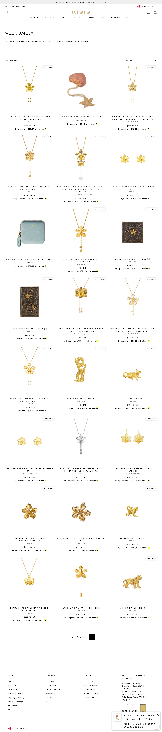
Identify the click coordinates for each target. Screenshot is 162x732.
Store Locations (90, 685)
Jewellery (48, 17)
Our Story (125, 704)
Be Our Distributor (91, 693)
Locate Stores (21, 6)
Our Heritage (51, 685)
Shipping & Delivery (16, 698)
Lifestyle (75, 17)
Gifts (104, 17)
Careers (49, 698)
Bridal (62, 17)
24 (85, 637)
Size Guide (12, 685)
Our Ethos (50, 681)
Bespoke (116, 17)
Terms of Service (53, 689)
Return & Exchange (15, 702)
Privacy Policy (51, 693)
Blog (48, 702)
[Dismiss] (158, 715)
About (128, 17)
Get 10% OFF (89, 698)
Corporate (91, 17)
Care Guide (12, 689)
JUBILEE (34, 17)
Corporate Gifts (90, 689)
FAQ (9, 681)
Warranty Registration (17, 693)
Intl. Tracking (13, 706)
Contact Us (9, 6)
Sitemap (11, 710)
